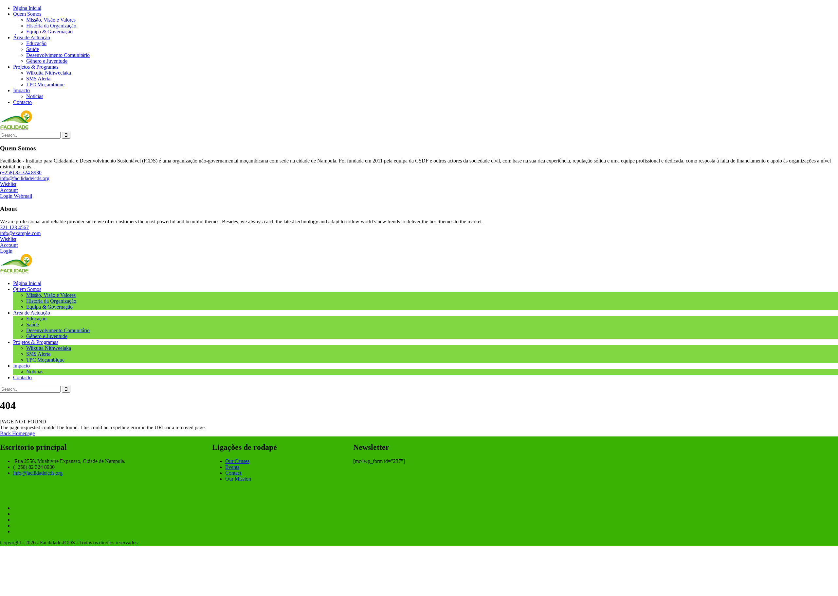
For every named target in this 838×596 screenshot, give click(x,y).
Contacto (22, 102)
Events (232, 467)
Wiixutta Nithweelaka (48, 73)
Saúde (32, 49)
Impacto (21, 90)
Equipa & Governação (49, 31)
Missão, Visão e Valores (51, 20)
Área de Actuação (31, 37)
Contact (233, 473)
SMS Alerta (38, 78)
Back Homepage (17, 433)
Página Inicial (27, 8)
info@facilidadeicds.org (38, 473)
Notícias (34, 96)
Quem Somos (27, 14)
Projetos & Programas (35, 67)
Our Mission (238, 479)
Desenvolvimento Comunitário (58, 55)
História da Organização (51, 25)
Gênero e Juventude (46, 61)
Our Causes (237, 461)
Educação (36, 43)
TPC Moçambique (45, 84)
